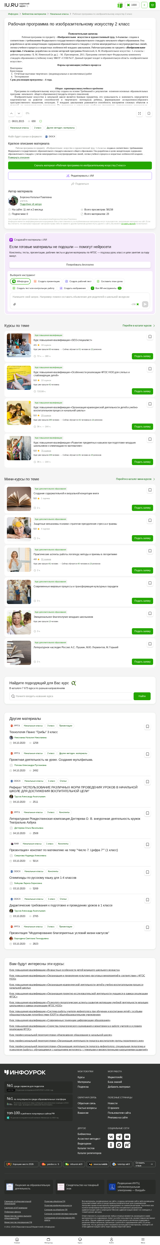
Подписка (83, 1086)
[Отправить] (145, 304)
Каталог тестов (86, 1148)
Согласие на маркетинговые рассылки (60, 1214)
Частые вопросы (87, 1108)
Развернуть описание (18, 157)
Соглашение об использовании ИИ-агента (59, 1219)
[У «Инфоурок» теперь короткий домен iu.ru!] (17, 5)
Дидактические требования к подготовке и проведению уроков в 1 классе (60, 905)
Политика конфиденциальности (58, 1205)
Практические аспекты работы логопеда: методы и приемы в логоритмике (75, 554)
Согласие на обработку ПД (55, 1210)
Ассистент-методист (89, 1138)
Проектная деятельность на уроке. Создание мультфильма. (51, 759)
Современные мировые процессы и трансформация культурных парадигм (76, 586)
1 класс (51, 781)
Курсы (81, 1077)
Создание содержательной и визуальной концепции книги (66, 493)
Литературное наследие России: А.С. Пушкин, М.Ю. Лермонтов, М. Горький (76, 647)
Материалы (84, 1082)
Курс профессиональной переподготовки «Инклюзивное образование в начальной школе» (60, 1035)
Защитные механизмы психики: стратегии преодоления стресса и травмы (75, 524)
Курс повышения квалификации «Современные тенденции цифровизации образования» (59, 1020)
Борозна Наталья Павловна (36, 197)
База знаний (115, 1082)
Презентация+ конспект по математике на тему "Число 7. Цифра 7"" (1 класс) (63, 850)
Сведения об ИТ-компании (15, 1208)
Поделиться (82, 183)
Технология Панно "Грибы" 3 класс (33, 732)
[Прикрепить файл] (14, 304)
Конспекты (64, 812)
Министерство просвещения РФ (18, 1222)
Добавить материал (119, 1086)
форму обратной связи (121, 1227)
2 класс (37, 127)
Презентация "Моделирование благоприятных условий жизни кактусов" (59, 933)
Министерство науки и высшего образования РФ (17, 1217)
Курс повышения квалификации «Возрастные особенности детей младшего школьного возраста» (64, 970)
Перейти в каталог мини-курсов (134, 479)
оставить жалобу (128, 224)
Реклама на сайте (118, 1117)
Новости (112, 1103)
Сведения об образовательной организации (17, 1202)
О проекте (113, 1108)
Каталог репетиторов (89, 1153)
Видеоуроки (84, 1143)
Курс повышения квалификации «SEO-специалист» (63, 340)
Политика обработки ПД (54, 1201)
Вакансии (83, 1113)
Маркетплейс (115, 1077)
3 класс (51, 725)
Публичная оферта (12, 1212)
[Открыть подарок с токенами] (120, 5)
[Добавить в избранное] (149, 113)
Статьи (63, 781)
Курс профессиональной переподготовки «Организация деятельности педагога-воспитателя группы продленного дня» (76, 1040)
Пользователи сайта (119, 1113)
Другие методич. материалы (61, 127)
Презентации (65, 725)
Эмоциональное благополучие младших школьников (63, 617)
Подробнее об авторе (31, 204)
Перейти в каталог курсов (137, 325)
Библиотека (84, 1134)
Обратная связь (87, 1103)
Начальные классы (19, 127)
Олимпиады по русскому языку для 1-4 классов (42, 877)
